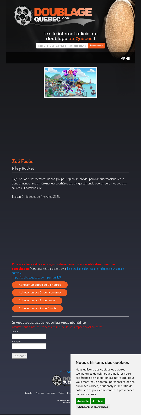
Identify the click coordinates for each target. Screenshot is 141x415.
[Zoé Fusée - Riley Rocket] (70, 82)
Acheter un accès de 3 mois (37, 308)
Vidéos (61, 392)
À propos (40, 392)
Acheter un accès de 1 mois (37, 300)
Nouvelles (28, 392)
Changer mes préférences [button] (92, 406)
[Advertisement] (70, 126)
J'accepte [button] (83, 401)
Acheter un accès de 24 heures (40, 285)
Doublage (51, 392)
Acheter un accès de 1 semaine (40, 292)
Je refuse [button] (98, 401)
